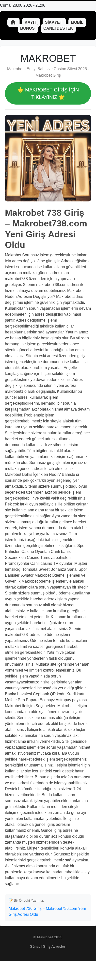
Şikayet (54, 22)
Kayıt (31, 22)
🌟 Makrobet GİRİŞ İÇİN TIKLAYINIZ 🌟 (48, 93)
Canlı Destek (58, 28)
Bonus (28, 28)
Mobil (77, 22)
